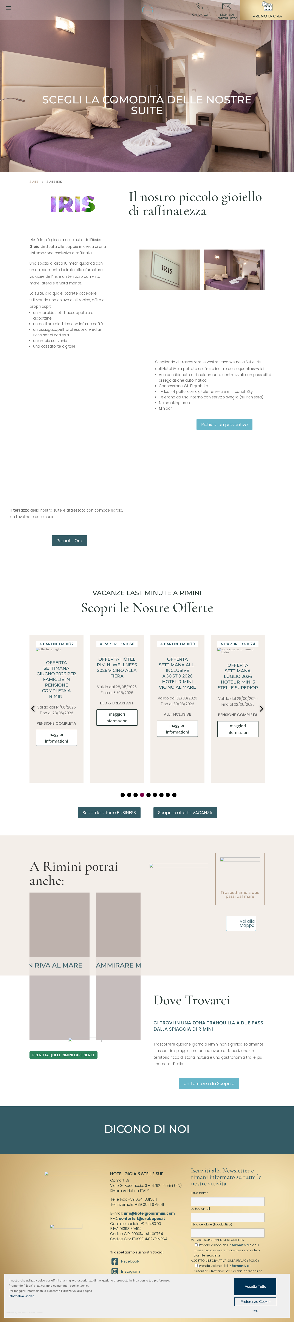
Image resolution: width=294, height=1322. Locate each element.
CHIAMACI (200, 15)
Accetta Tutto (255, 1287)
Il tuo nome (199, 1193)
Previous (34, 709)
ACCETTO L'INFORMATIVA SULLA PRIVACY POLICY (225, 1260)
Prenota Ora (69, 541)
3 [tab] (135, 795)
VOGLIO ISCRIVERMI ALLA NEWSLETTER (225, 1247)
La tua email (200, 1209)
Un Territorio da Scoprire (209, 1083)
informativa (239, 1245)
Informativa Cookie (21, 1296)
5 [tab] (148, 795)
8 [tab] (168, 795)
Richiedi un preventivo (224, 424)
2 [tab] (129, 795)
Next (260, 709)
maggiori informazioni (56, 717)
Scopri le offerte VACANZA (185, 813)
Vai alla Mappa (247, 923)
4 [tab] (142, 795)
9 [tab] (174, 795)
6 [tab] (155, 795)
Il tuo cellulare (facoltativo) (211, 1224)
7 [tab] (161, 795)
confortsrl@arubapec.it (142, 1218)
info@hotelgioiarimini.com (149, 1213)
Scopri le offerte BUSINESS (109, 813)
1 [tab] (123, 795)
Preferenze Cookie (255, 1302)
